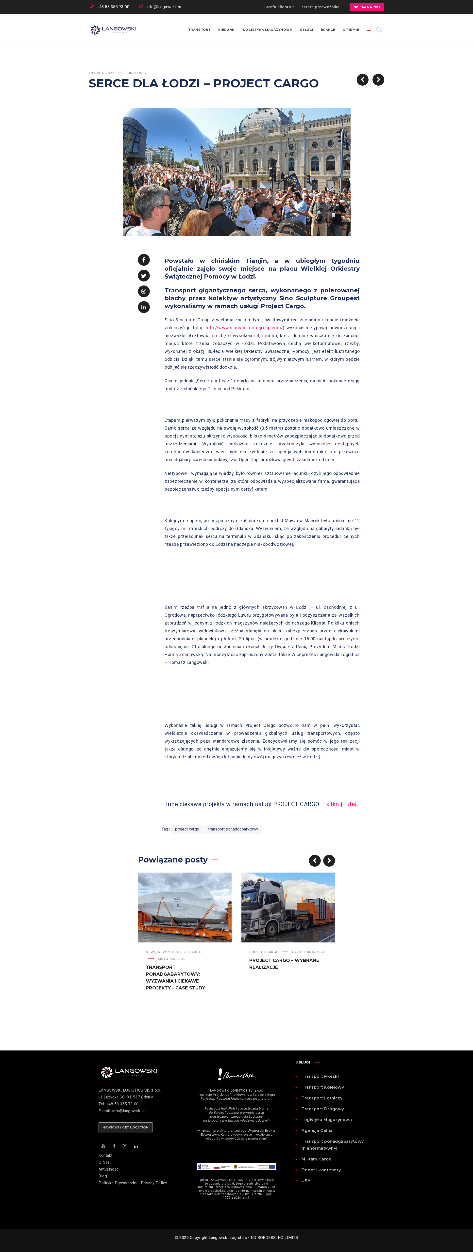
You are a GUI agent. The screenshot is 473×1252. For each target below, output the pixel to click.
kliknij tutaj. (342, 804)
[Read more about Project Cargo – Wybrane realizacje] (288, 907)
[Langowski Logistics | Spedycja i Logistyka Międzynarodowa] (113, 30)
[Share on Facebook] (144, 260)
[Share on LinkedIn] (144, 307)
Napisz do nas (367, 7)
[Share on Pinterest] (144, 291)
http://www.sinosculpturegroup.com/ (244, 327)
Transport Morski (320, 1076)
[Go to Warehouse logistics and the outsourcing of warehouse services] (378, 80)
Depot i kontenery (321, 1170)
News (151, 952)
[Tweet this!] (144, 276)
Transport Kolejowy (323, 1087)
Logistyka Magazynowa (327, 1119)
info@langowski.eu (164, 6)
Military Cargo (317, 1159)
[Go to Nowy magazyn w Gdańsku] (363, 80)
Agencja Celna (317, 1130)
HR (130, 73)
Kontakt (106, 1155)
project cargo (187, 829)
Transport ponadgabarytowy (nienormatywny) (333, 1145)
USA (306, 1180)
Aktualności (109, 1169)
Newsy (140, 73)
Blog (103, 1176)
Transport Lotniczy (322, 1098)
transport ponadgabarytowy (233, 829)
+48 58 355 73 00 (113, 6)
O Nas (104, 1162)
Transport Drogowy (323, 1109)
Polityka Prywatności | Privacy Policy (133, 1183)
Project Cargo (187, 952)
